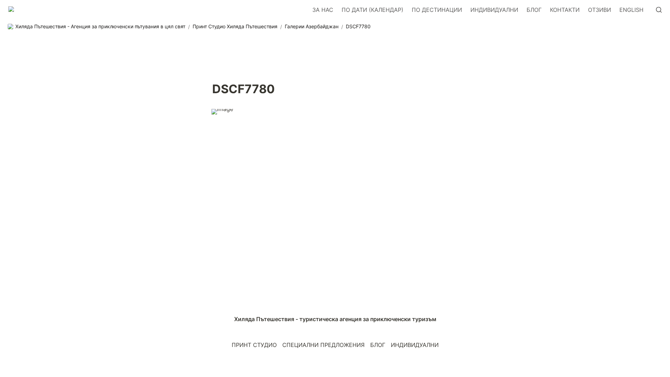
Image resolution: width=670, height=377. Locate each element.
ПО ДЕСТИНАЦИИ (437, 9)
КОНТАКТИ (565, 9)
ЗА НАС (322, 9)
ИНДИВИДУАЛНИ (494, 9)
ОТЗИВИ (599, 9)
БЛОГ (534, 9)
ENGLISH (631, 9)
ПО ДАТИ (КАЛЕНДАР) (372, 9)
